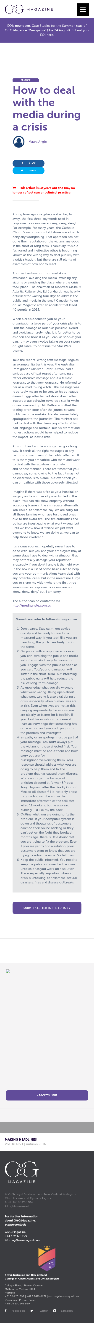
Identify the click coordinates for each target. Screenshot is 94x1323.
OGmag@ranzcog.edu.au (22, 1240)
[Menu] (83, 9)
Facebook (18, 1310)
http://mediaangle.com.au (32, 605)
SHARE (32, 163)
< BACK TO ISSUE (47, 1095)
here (50, 35)
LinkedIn (67, 1310)
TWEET (32, 170)
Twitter (43, 1310)
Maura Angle (38, 142)
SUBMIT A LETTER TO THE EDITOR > (47, 907)
